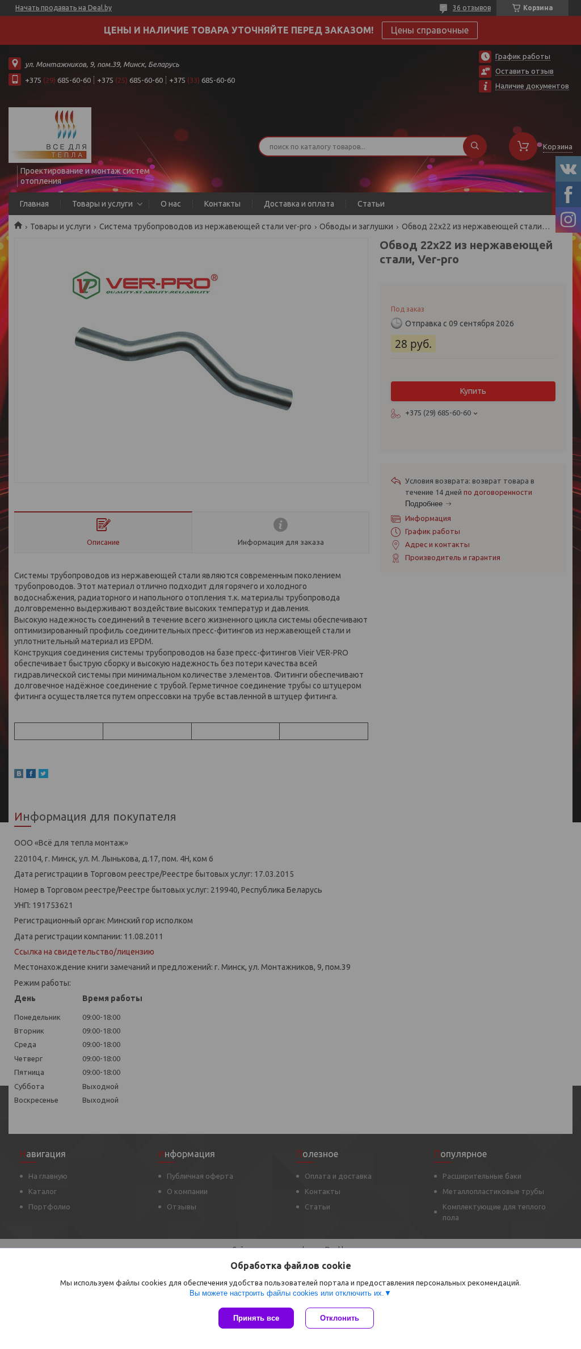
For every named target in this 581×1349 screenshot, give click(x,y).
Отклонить (339, 1318)
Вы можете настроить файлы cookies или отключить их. (287, 1293)
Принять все (256, 1318)
